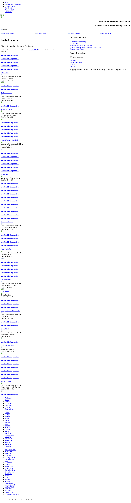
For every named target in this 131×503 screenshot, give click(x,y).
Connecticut (9, 409)
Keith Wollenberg (6, 249)
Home (7, 2)
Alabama (8, 398)
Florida (7, 413)
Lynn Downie (5, 291)
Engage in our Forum (77, 49)
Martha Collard (6, 381)
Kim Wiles (4, 174)
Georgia (7, 414)
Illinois (7, 420)
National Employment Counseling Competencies (86, 47)
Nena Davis (4, 73)
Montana (8, 444)
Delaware (8, 411)
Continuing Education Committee (81, 45)
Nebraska (8, 446)
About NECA (9, 10)
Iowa (6, 424)
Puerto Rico (9, 492)
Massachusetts (9, 435)
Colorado (8, 407)
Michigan (8, 437)
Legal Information (76, 62)
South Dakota (9, 472)
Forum (72, 66)
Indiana (7, 422)
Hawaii (7, 416)
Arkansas (8, 403)
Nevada (7, 448)
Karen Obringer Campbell (9, 140)
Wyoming (8, 490)
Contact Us (8, 12)
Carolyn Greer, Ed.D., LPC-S (10, 311)
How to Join (74, 43)
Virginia (7, 481)
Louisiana (8, 429)
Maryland (8, 433)
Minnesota (8, 439)
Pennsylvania (9, 466)
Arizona (7, 402)
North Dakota (9, 459)
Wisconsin (8, 488)
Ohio (6, 461)
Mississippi (8, 440)
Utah (6, 477)
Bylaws (72, 64)
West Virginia (9, 487)
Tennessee (8, 474)
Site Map (73, 60)
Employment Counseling (13, 4)
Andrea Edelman (6, 93)
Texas (7, 475)
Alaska (7, 400)
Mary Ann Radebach (7, 345)
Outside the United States (13, 494)
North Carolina (10, 457)
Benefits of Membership (78, 42)
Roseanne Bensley (7, 222)
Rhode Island (9, 468)
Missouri (8, 442)
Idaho (7, 418)
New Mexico (9, 453)
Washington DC (10, 485)
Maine (7, 431)
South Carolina (10, 470)
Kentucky (8, 427)
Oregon (7, 464)
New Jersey (8, 451)
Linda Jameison (6, 279)
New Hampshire (10, 450)
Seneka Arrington (6, 109)
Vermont (7, 479)
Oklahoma (8, 463)
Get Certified (9, 8)
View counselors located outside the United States (18, 500)
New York (8, 455)
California (8, 405)
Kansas (7, 426)
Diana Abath (5, 329)
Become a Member (11, 6)
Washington (9, 483)
